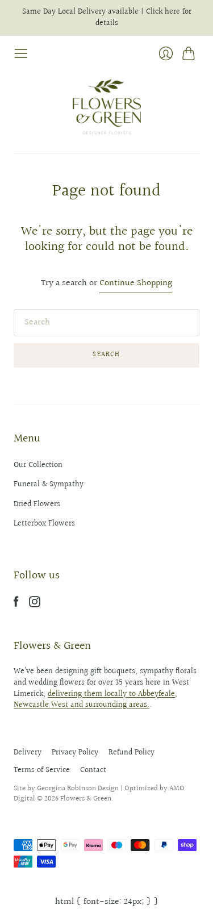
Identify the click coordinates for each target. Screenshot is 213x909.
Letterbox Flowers (44, 524)
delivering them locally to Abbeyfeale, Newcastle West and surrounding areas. (95, 700)
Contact (93, 770)
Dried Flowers (37, 504)
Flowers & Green (85, 798)
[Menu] (21, 53)
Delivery (27, 753)
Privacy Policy (75, 753)
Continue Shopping (135, 283)
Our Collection (38, 465)
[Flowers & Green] (107, 107)
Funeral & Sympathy (48, 484)
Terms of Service (42, 770)
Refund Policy (131, 753)
